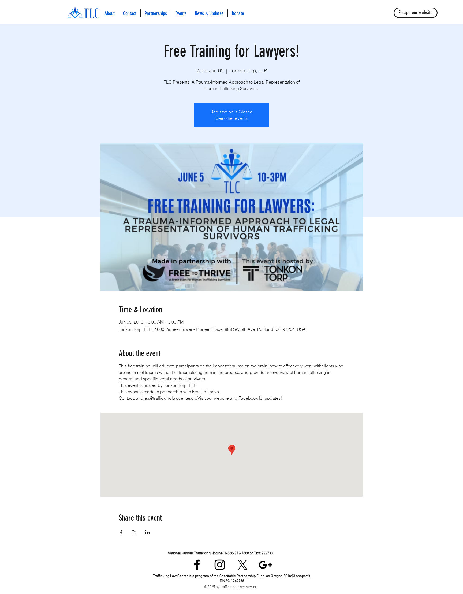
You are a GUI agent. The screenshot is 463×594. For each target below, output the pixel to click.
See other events (232, 118)
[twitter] (242, 565)
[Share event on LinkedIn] (147, 532)
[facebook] (197, 565)
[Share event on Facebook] (121, 532)
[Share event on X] (134, 532)
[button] (109, 13)
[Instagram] (220, 565)
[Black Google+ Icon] (265, 565)
